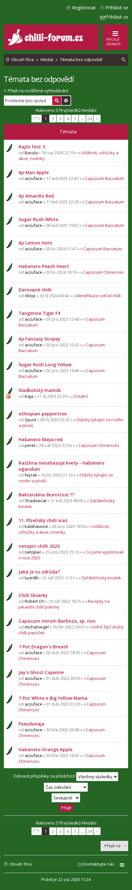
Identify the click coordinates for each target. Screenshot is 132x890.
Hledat (56, 100)
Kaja (29, 396)
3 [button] (60, 118)
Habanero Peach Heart (44, 266)
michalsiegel (37, 627)
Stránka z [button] (36, 118)
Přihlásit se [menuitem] (116, 7)
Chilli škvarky (33, 595)
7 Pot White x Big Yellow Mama (53, 698)
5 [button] (75, 118)
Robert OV (35, 601)
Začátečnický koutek (101, 578)
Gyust (30, 420)
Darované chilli (35, 290)
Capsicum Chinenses (103, 272)
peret (30, 445)
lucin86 (31, 578)
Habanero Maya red (40, 439)
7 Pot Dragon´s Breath (43, 647)
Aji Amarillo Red (36, 196)
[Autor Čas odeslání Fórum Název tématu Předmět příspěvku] (66, 787)
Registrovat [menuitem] (84, 7)
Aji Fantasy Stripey (39, 339)
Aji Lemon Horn (36, 243)
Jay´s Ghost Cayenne (41, 672)
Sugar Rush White (38, 219)
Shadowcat (35, 500)
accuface (33, 178)
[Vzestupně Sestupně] (66, 797)
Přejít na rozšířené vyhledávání (38, 90)
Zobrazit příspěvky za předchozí (44, 776)
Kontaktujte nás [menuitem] (99, 864)
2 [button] (53, 118)
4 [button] (68, 118)
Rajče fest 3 (32, 147)
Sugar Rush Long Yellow (45, 364)
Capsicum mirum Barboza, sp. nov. (57, 621)
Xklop (30, 295)
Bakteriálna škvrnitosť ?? (46, 495)
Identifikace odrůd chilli (98, 295)
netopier (33, 552)
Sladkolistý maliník (40, 390)
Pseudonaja (32, 724)
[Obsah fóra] (46, 44)
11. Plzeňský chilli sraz (43, 520)
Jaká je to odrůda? (39, 572)
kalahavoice (36, 526)
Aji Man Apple (34, 172)
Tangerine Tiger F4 (39, 313)
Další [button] (97, 118)
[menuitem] (123, 59)
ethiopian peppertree (43, 414)
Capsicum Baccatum (104, 178)
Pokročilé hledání (66, 100)
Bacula (31, 153)
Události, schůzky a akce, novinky (64, 529)
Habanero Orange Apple (45, 749)
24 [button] (89, 118)
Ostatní (81, 396)
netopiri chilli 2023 (39, 546)
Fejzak (31, 475)
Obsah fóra (20, 864)
